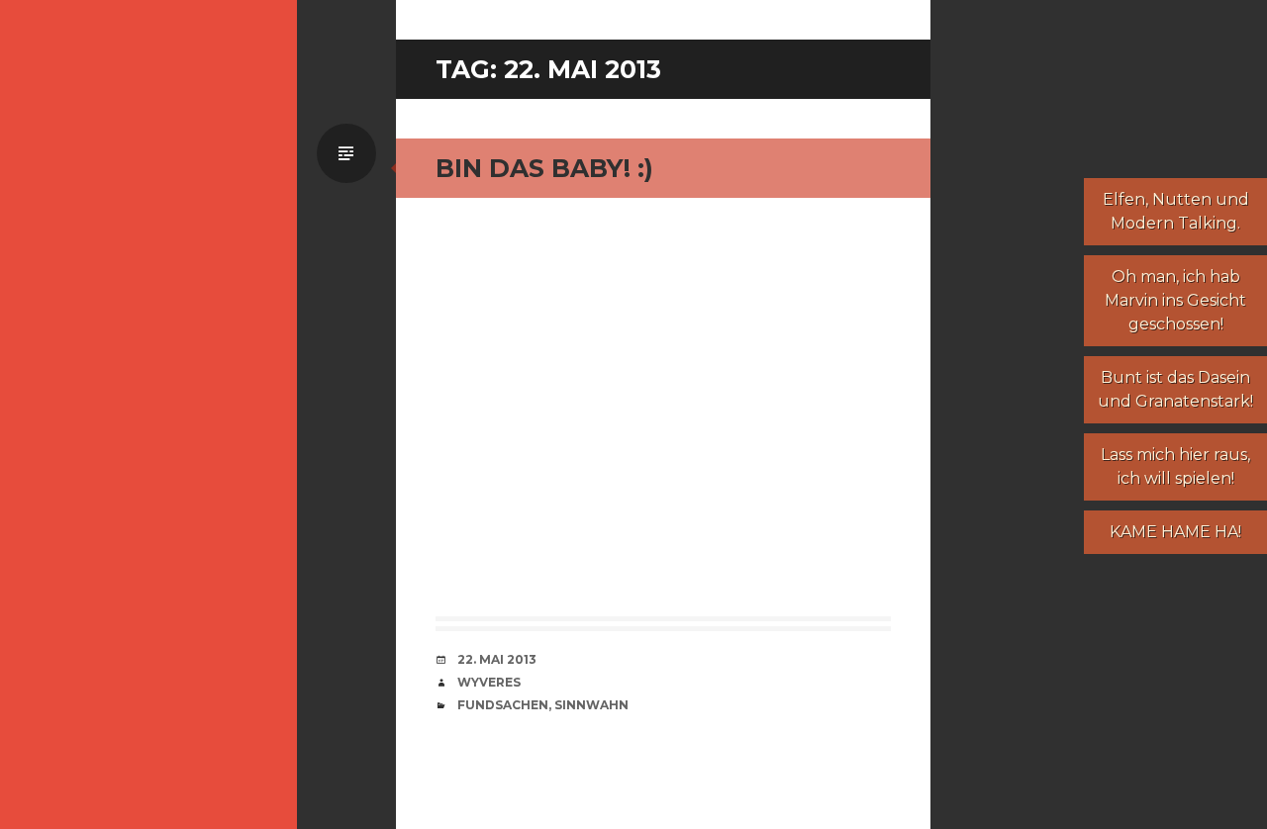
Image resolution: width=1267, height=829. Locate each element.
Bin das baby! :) (544, 168)
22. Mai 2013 (496, 659)
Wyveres (489, 682)
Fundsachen (502, 704)
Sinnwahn (591, 704)
